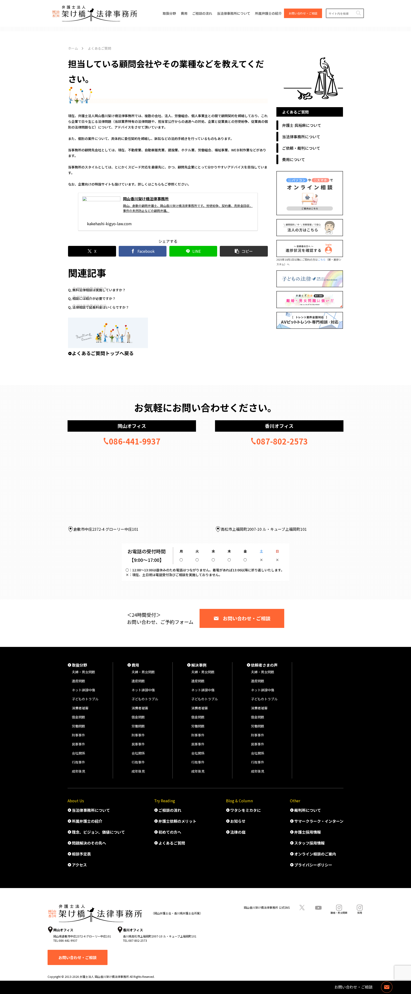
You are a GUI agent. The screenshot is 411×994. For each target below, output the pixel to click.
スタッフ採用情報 (309, 843)
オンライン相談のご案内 (315, 854)
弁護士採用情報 (307, 832)
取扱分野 (79, 665)
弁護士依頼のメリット (177, 821)
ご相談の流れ (169, 810)
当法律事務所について (91, 810)
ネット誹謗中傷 (83, 690)
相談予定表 (81, 854)
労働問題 (78, 726)
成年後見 (78, 771)
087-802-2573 (282, 441)
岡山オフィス (131, 425)
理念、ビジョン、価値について (98, 832)
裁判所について (307, 810)
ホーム (73, 48)
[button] (358, 13)
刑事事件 (78, 735)
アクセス (79, 865)
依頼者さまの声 (264, 665)
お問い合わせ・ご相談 (246, 618)
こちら (322, 259)
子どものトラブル (85, 699)
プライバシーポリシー (313, 865)
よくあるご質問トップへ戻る (103, 353)
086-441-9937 (134, 441)
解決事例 (198, 665)
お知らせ (237, 821)
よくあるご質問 (171, 843)
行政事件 (78, 762)
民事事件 (78, 744)
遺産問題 (78, 681)
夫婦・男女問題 (83, 672)
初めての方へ (169, 832)
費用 (135, 665)
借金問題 (78, 717)
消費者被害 (80, 708)
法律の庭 (237, 832)
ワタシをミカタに (245, 810)
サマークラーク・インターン (318, 821)
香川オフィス (279, 425)
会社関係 (78, 753)
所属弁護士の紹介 (87, 821)
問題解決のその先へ (89, 843)
